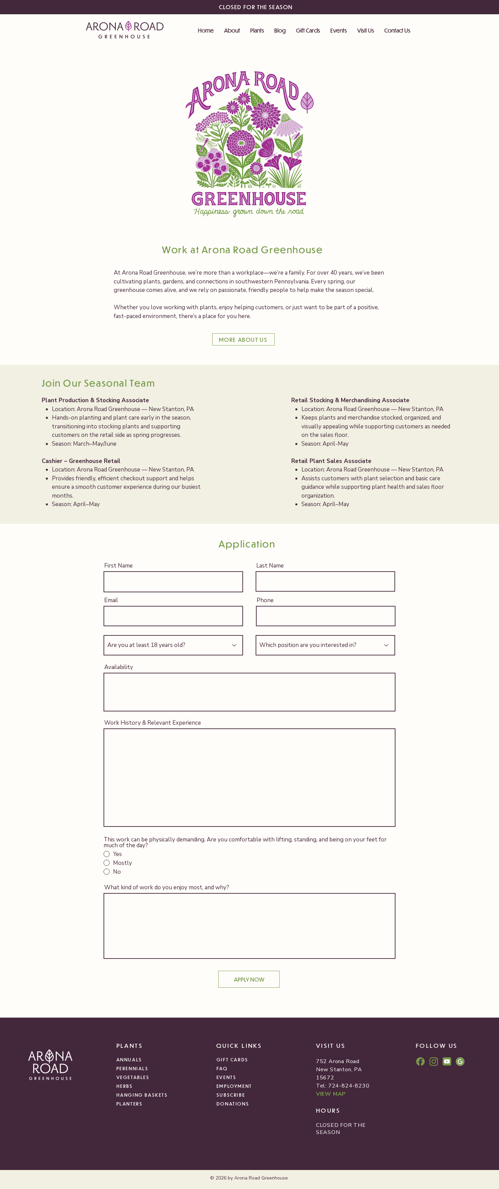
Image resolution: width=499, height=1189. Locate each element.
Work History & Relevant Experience (152, 723)
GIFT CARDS (232, 1059)
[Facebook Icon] (420, 1061)
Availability (118, 667)
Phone (265, 600)
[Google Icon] (460, 1061)
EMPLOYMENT (234, 1086)
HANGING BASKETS (142, 1095)
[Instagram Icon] (433, 1061)
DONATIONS (233, 1104)
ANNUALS (129, 1059)
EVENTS (227, 1077)
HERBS (124, 1086)
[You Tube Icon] (447, 1061)
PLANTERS (129, 1104)
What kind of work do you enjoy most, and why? (166, 887)
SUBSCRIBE (231, 1095)
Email (111, 600)
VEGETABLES (133, 1077)
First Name (118, 566)
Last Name (270, 566)
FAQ (222, 1068)
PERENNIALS (132, 1068)
